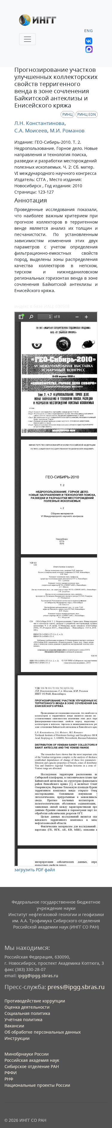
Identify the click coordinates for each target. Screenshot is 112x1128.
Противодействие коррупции (34, 1001)
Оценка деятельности (27, 1007)
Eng (88, 30)
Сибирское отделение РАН (31, 1066)
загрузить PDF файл (34, 869)
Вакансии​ (14, 1026)
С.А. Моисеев (30, 130)
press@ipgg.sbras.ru (76, 987)
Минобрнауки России (26, 1054)
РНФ (8, 1079)
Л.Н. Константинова (39, 123)
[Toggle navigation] (27, 39)
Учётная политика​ (23, 1019)
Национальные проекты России (37, 1085)
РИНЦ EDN (86, 114)
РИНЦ (67, 114)
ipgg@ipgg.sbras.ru (38, 975)
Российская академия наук (31, 1060)
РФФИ (10, 1072)
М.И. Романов (67, 130)
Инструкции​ (17, 1038)
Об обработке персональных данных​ (42, 1032)
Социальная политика (27, 1013)
